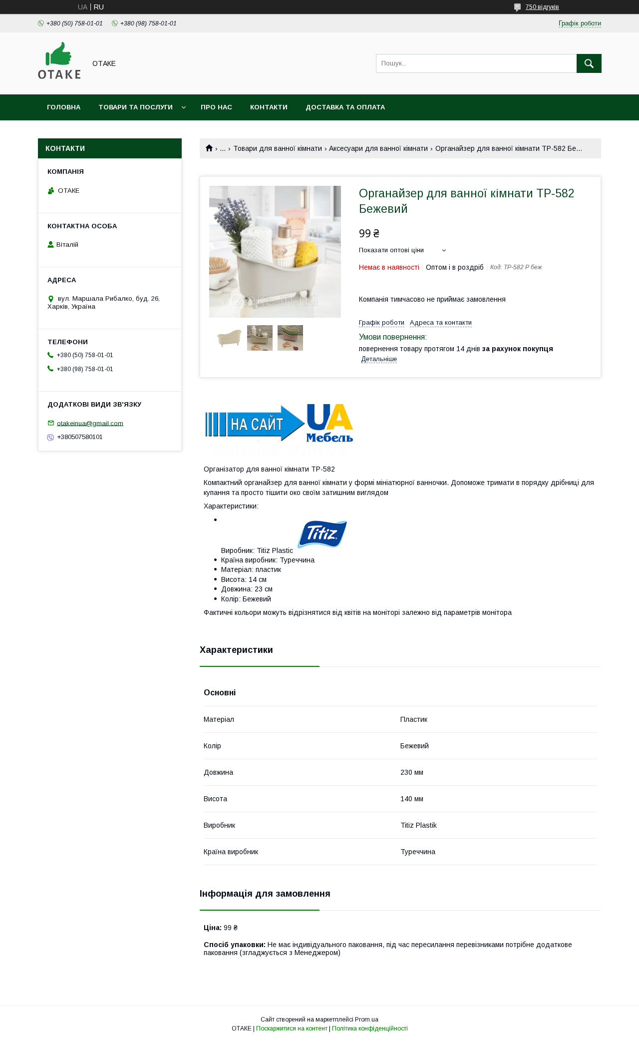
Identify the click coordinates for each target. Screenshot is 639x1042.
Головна (63, 107)
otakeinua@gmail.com (90, 423)
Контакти (269, 107)
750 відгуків (542, 6)
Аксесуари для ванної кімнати (378, 148)
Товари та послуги (135, 107)
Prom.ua (366, 1019)
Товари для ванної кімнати (277, 148)
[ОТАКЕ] (59, 81)
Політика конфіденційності (370, 1028)
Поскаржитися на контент (291, 1028)
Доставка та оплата (345, 107)
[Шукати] (589, 63)
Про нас (216, 107)
